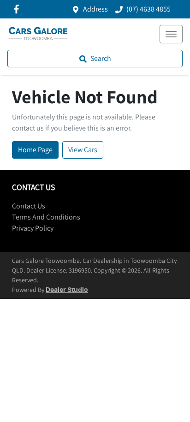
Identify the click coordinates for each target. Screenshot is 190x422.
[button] (171, 34)
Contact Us (28, 206)
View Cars (82, 150)
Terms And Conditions (46, 217)
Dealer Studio (67, 290)
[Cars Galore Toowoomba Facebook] (18, 9)
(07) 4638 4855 (148, 9)
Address (95, 9)
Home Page (35, 150)
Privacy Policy (32, 228)
